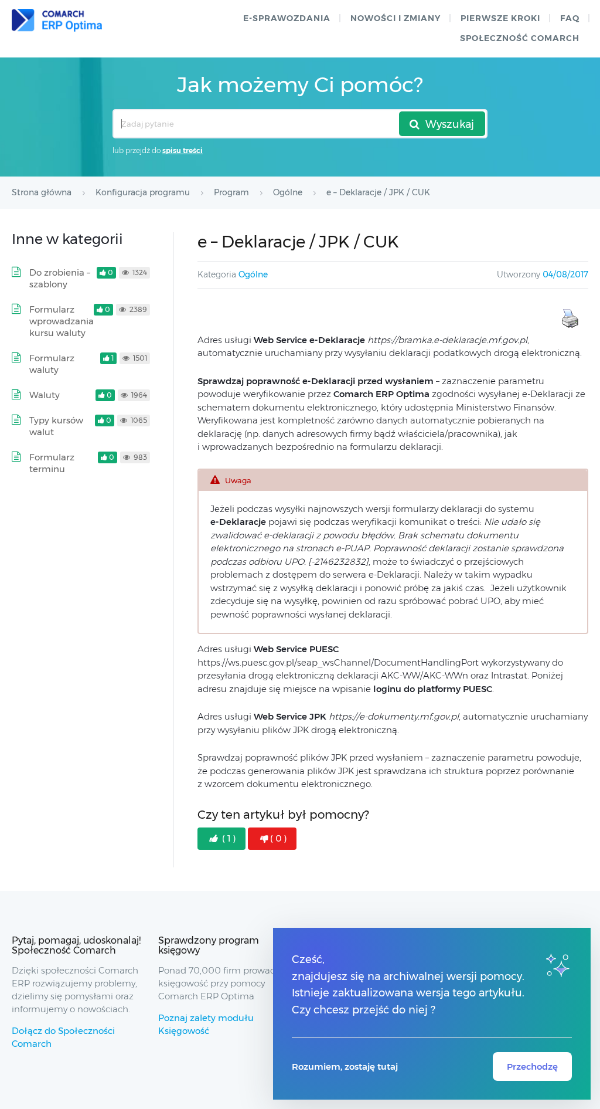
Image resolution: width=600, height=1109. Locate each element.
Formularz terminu (51, 463)
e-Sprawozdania (286, 18)
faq (569, 18)
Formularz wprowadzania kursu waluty (61, 321)
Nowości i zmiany (395, 18)
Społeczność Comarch (519, 38)
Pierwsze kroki (500, 18)
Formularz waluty (51, 363)
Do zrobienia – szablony (59, 278)
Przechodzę (532, 1066)
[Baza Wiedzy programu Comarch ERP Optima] (57, 20)
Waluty (44, 395)
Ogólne (253, 274)
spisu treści (182, 150)
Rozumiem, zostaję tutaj (345, 1066)
